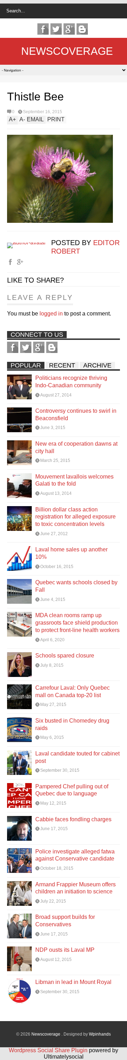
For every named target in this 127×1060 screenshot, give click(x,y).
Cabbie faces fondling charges (73, 819)
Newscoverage (67, 51)
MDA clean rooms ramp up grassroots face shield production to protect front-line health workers (77, 622)
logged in (51, 314)
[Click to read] (19, 387)
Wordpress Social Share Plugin (49, 1050)
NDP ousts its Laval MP (65, 950)
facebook (43, 29)
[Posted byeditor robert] (29, 242)
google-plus (69, 29)
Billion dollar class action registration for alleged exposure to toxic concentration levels (75, 516)
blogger (82, 29)
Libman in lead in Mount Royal (73, 982)
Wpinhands (100, 1034)
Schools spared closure (64, 656)
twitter (56, 29)
